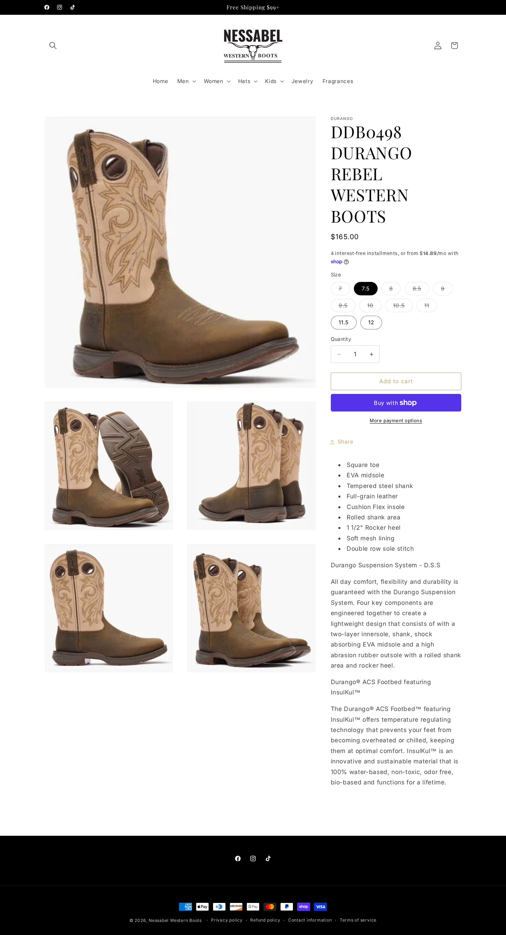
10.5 (402, 307)
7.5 (366, 288)
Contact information (310, 920)
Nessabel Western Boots (175, 920)
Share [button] (346, 442)
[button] (53, 45)
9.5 (347, 307)
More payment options (396, 421)
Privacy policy (227, 920)
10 (374, 307)
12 (371, 322)
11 (430, 307)
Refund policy (265, 920)
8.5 (421, 290)
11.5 (344, 322)
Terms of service (358, 920)
